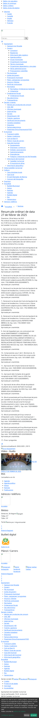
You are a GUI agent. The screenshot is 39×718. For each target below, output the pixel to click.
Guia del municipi (10, 653)
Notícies (20, 206)
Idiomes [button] (7, 12)
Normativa (8, 603)
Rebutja (26, 715)
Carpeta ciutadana (10, 632)
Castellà (10, 16)
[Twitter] (15, 679)
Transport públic (10, 644)
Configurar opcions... (8, 715)
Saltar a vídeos (8, 6)
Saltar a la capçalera (10, 1)
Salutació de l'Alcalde (11, 585)
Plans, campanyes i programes (15, 596)
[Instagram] (32, 679)
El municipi (5, 641)
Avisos (6, 485)
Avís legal (7, 686)
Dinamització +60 (10, 626)
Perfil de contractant (11, 601)
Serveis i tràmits (7, 612)
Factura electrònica (11, 637)
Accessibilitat (8, 688)
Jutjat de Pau (8, 621)
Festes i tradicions (10, 646)
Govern (6, 587)
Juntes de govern (10, 592)
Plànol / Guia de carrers (12, 650)
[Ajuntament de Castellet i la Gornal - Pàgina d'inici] (13, 33)
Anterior (4, 530)
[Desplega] (14, 207)
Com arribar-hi (9, 648)
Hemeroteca (8, 675)
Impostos (7, 635)
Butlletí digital (9, 671)
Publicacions (8, 490)
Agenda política (9, 483)
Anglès (9, 18)
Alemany (10, 21)
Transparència (9, 610)
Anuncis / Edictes (10, 599)
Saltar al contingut (9, 3)
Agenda (7, 481)
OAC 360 (7, 617)
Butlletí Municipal (10, 662)
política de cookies (19, 711)
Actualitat (8, 207)
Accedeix (4, 506)
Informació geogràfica (12, 657)
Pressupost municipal (12, 594)
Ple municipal (9, 589)
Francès (10, 23)
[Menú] (2, 42)
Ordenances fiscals (11, 605)
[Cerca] (26, 38)
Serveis (6, 623)
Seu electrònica (9, 608)
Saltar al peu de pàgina (11, 8)
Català (9, 14)
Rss (5, 673)
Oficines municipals (11, 619)
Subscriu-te (5, 547)
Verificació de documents (13, 630)
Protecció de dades (11, 684)
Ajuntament (5, 583)
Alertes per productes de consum (16, 614)
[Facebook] (23, 679)
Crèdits (6, 681)
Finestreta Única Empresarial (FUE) (16, 639)
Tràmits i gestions (10, 628)
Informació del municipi (12, 655)
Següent (10, 530)
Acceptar (33, 715)
